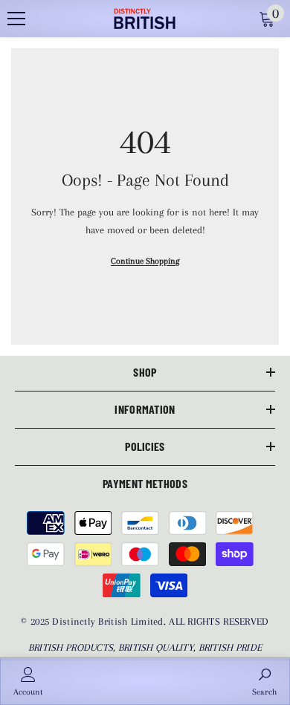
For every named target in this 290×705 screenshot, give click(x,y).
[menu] (16, 18)
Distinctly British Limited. (110, 621)
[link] (28, 681)
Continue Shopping (145, 261)
